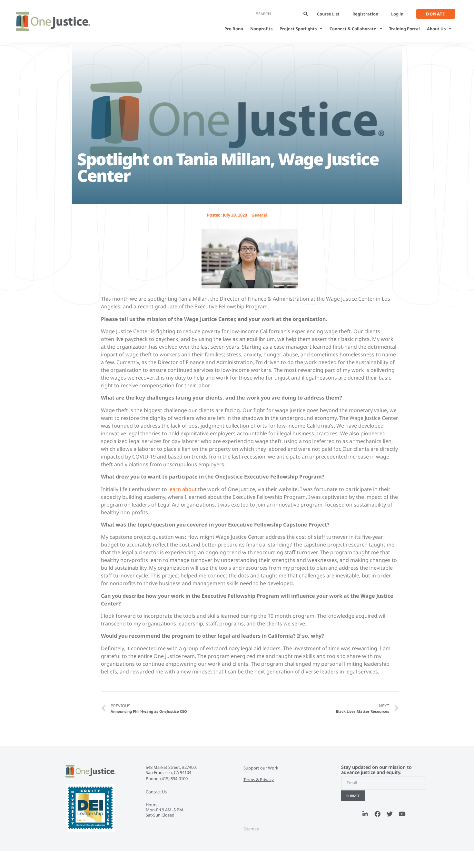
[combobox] (277, 14)
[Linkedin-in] (365, 814)
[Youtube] (402, 814)
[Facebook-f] (377, 814)
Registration (365, 14)
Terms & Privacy (258, 779)
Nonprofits (261, 29)
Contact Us (156, 792)
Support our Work (260, 768)
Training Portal (404, 29)
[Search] (306, 14)
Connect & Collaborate (353, 29)
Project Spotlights (298, 29)
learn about (182, 489)
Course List (328, 14)
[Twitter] (390, 814)
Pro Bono (233, 29)
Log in (397, 14)
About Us (436, 29)
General (259, 215)
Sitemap (251, 829)
